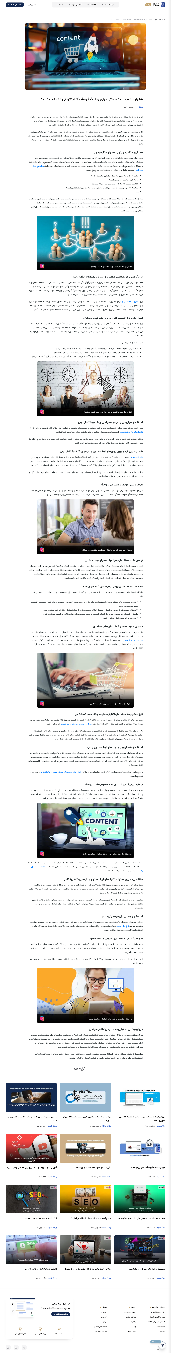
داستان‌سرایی (137, 457)
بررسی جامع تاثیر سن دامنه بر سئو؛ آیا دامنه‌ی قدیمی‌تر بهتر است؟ (31, 1118)
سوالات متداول (130, 1317)
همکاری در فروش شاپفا (156, 1321)
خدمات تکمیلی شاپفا (157, 1317)
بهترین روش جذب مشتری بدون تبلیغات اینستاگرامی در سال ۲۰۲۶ (87, 1118)
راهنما (133, 1307)
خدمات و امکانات (158, 1307)
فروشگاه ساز (109, 4)
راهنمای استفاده (130, 1312)
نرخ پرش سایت (122, 926)
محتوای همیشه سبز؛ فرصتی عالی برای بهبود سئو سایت (141, 1218)
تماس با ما (132, 1331)
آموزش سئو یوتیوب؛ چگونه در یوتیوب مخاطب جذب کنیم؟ (32, 1167)
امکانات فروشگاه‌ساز (158, 1312)
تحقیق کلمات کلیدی (130, 301)
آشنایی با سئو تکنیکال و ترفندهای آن (41, 1269)
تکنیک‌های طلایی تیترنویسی (131, 432)
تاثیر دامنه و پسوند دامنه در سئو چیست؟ (93, 1167)
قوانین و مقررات (101, 1331)
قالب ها (162, 1331)
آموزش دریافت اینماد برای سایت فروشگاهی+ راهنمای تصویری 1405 (142, 1118)
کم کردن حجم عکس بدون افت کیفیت (76, 724)
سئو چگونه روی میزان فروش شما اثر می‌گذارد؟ (91, 1218)
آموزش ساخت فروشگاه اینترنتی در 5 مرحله (146, 1167)
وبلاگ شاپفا (157, 19)
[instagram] (8, 1347)
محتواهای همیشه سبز (133, 640)
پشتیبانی (133, 1321)
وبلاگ (140, 107)
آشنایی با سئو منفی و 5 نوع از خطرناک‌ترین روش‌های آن (87, 1269)
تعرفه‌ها (104, 1317)
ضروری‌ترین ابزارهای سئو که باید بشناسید (147, 1269)
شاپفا (105, 1307)
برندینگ (104, 1321)
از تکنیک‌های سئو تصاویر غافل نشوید (41, 1218)
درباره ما (104, 1312)
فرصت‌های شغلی (100, 1326)
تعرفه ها (60, 4)
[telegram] (24, 1347)
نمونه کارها (161, 1326)
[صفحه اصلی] (164, 19)
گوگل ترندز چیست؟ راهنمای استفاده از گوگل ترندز (60, 772)
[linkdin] (16, 1347)
